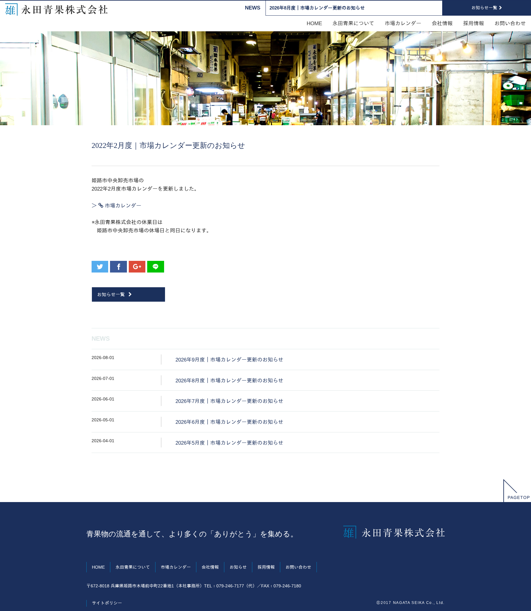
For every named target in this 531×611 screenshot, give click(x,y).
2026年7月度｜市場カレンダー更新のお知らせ (229, 401)
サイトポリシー (107, 603)
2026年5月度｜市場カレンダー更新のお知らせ (229, 443)
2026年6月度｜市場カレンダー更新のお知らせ (229, 422)
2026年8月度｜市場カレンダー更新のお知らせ (317, 7)
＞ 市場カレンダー (116, 206)
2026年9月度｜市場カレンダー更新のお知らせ (229, 360)
